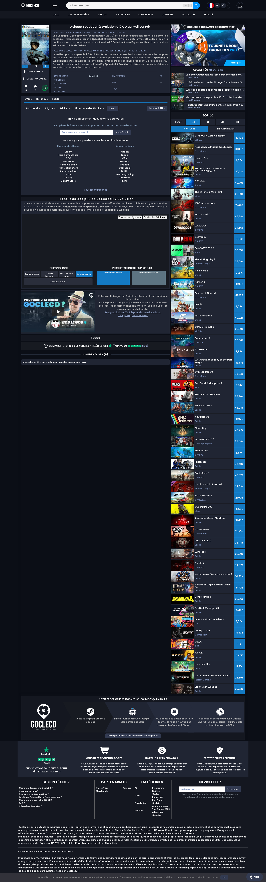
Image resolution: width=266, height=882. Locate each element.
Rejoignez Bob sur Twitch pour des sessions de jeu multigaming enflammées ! (133, 314)
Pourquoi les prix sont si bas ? (34, 793)
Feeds (55, 98)
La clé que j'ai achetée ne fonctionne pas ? (40, 797)
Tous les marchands (95, 189)
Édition (64, 108)
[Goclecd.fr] (30, 5)
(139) (144, 346)
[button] (239, 5)
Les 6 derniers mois (66, 274)
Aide (256, 876)
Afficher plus (216, 69)
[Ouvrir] (54, 5)
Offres (28, 98)
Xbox (137, 795)
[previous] (25, 66)
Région (49, 108)
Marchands (102, 791)
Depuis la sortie (32, 274)
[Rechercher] (196, 5)
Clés (111, 108)
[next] (46, 66)
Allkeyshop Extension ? (30, 806)
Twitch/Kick (102, 787)
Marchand (32, 108)
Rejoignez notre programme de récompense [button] (133, 735)
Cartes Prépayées (157, 795)
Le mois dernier (84, 274)
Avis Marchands (160, 806)
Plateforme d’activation (88, 108)
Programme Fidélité (158, 789)
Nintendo (139, 810)
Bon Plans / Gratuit (158, 801)
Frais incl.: (154, 108)
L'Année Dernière (49, 274)
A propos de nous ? (28, 791)
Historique (42, 98)
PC (136, 787)
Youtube (127, 787)
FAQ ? (22, 803)
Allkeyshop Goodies (157, 814)
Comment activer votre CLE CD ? (35, 799)
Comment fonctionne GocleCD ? (36, 787)
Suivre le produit (58, 281)
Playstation (140, 803)
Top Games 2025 (161, 809)
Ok (224, 877)
